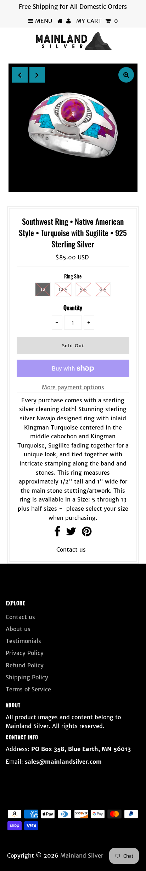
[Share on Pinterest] (86, 533)
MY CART (97, 20)
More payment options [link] (73, 387)
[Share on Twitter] (71, 533)
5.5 (83, 289)
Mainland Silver (81, 855)
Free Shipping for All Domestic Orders (73, 7)
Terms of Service (28, 689)
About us (18, 628)
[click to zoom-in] (126, 75)
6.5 (103, 289)
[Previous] (20, 75)
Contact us (71, 549)
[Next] (37, 75)
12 (42, 289)
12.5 (63, 289)
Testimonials (23, 640)
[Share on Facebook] (57, 533)
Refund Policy (25, 665)
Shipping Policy (27, 677)
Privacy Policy (25, 652)
